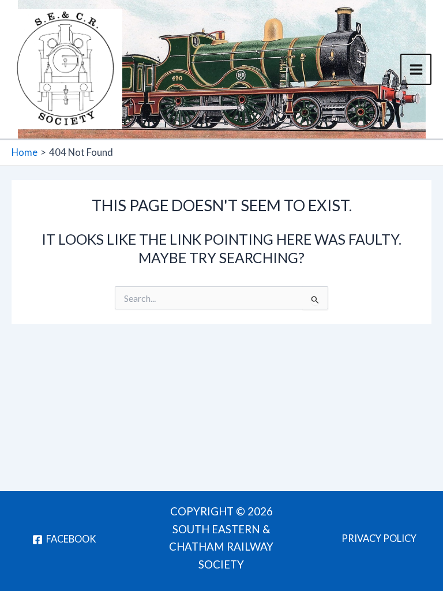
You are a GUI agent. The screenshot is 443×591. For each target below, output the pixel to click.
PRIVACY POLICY (378, 538)
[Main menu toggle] (415, 69)
